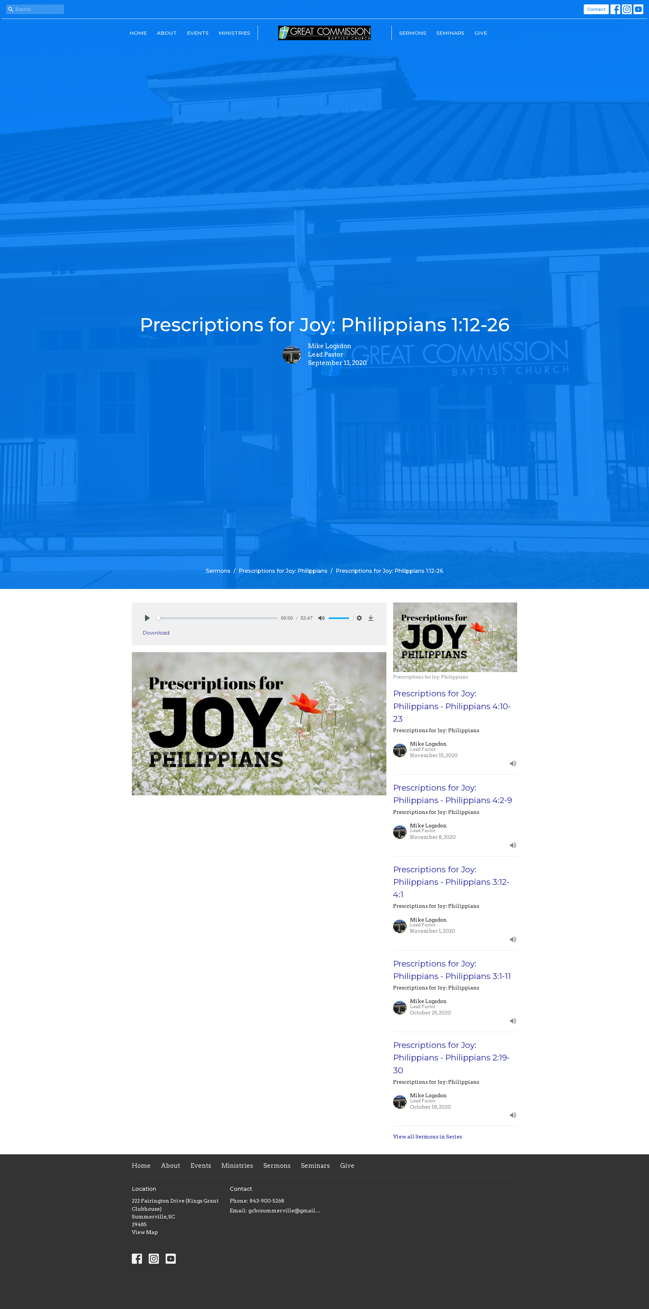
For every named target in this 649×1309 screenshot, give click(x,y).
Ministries (234, 33)
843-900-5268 (267, 1201)
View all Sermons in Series (427, 1137)
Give (481, 33)
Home (138, 33)
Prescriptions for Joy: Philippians (283, 571)
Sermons (412, 33)
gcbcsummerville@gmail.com (284, 1211)
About (167, 33)
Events (198, 33)
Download (156, 633)
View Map (145, 1232)
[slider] (217, 618)
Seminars (450, 33)
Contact (596, 9)
